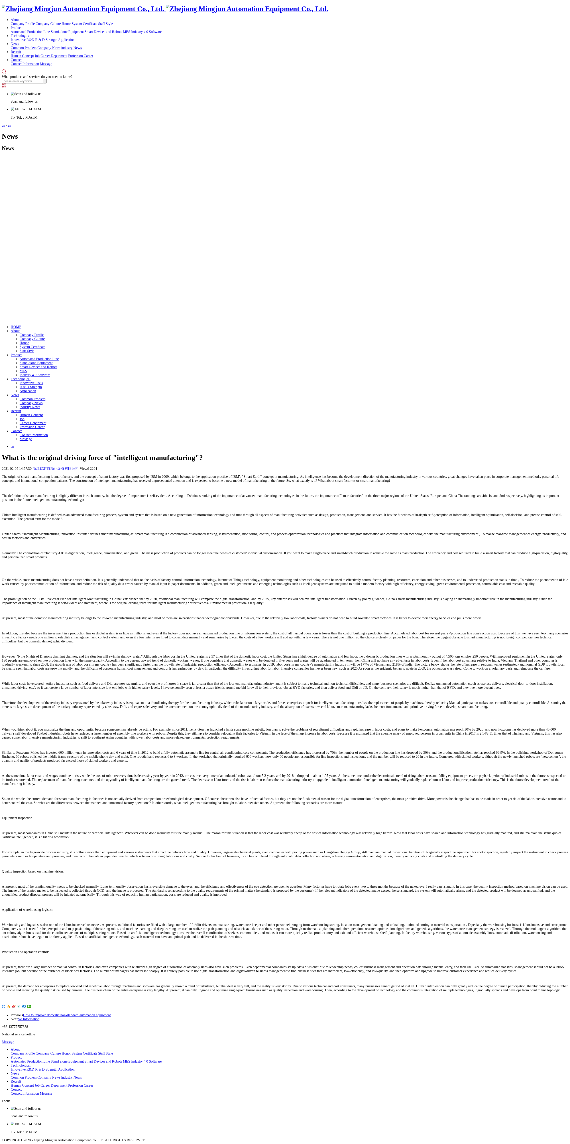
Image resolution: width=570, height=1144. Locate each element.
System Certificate (84, 24)
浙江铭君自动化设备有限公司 (56, 468)
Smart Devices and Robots (103, 32)
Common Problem (24, 48)
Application (66, 40)
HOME (16, 327)
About (15, 20)
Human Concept (22, 56)
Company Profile (23, 24)
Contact (16, 60)
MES (126, 32)
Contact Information (25, 64)
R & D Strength (46, 40)
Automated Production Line (30, 32)
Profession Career (80, 56)
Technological (21, 36)
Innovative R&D (22, 40)
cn (3, 125)
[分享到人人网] (24, 1006)
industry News (71, 48)
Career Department (54, 56)
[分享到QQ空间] (9, 1006)
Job (37, 56)
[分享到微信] (29, 1006)
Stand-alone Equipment (67, 32)
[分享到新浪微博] (14, 1006)
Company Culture (48, 24)
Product (16, 28)
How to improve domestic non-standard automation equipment (67, 1015)
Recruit (16, 52)
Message (46, 64)
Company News (48, 48)
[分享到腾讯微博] (19, 1006)
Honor (66, 24)
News (15, 44)
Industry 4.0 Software (146, 32)
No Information (28, 1019)
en (9, 125)
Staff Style (105, 24)
